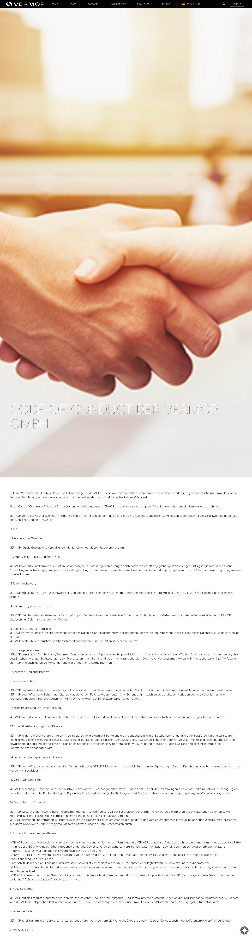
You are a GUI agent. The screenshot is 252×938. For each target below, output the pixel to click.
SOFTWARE (93, 4)
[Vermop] (26, 3)
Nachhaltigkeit (118, 4)
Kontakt (237, 4)
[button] (244, 930)
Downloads (143, 4)
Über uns (165, 4)
